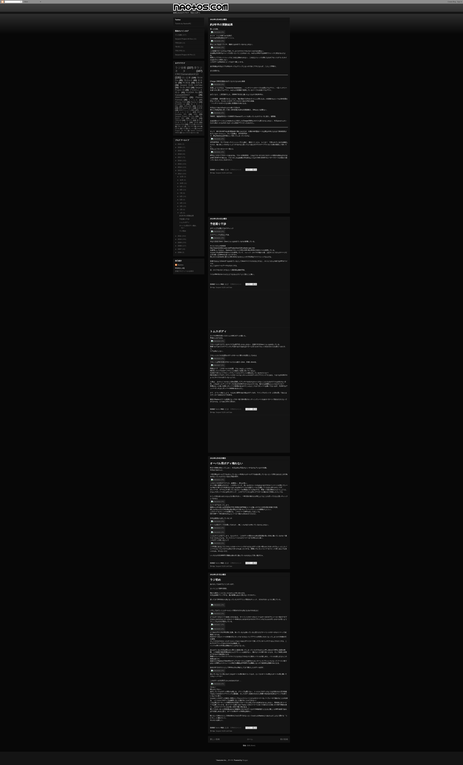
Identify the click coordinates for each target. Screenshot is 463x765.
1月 (181, 213)
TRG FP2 (178, 51)
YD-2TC (189, 120)
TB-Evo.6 (188, 80)
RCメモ (191, 128)
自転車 (199, 83)
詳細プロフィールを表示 (184, 271)
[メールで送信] (246, 169)
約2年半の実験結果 (221, 24)
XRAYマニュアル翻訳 (187, 110)
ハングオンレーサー (188, 111)
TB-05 (177, 47)
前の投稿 (284, 739)
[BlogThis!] (249, 169)
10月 (182, 183)
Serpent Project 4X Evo (184, 39)
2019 (180, 151)
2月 (181, 210)
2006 (180, 252)
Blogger (245, 760)
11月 (182, 180)
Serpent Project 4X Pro (184, 55)
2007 (180, 249)
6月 (181, 196)
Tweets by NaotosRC (183, 24)
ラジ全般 (178, 35)
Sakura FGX (180, 124)
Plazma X (194, 102)
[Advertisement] (249, 194)
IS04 (195, 114)
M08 (198, 126)
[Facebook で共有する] (253, 169)
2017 (180, 157)
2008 (180, 246)
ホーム (250, 739)
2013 (180, 170)
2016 (180, 160)
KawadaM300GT (182, 95)
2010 (180, 239)
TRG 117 (180, 126)
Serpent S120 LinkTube (224, 173)
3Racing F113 (180, 102)
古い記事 (186, 78)
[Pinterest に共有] (256, 169)
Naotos (180, 265)
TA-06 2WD (185, 87)
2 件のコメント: (236, 563)
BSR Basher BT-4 (186, 108)
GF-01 (177, 128)
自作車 (199, 108)
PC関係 (186, 83)
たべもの (193, 100)
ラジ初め (215, 579)
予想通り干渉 (218, 223)
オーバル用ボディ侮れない (226, 463)
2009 (180, 242)
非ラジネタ (188, 69)
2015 (180, 164)
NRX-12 (194, 118)
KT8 (183, 128)
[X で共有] (251, 169)
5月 (181, 200)
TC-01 (191, 124)
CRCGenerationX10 (186, 74)
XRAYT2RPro (181, 97)
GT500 (199, 106)
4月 (181, 203)
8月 (181, 190)
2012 (180, 174)
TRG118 (178, 43)
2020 (180, 147)
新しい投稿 (215, 739)
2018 (180, 154)
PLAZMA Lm (180, 104)
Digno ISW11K (186, 132)
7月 (181, 193)
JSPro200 (187, 106)
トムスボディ (218, 331)
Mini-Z (195, 132)
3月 (181, 206)
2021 (180, 144)
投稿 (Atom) (251, 745)
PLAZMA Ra (191, 92)
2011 (180, 236)
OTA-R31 (199, 124)
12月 (182, 177)
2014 (180, 167)
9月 (181, 186)
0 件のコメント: (236, 170)
